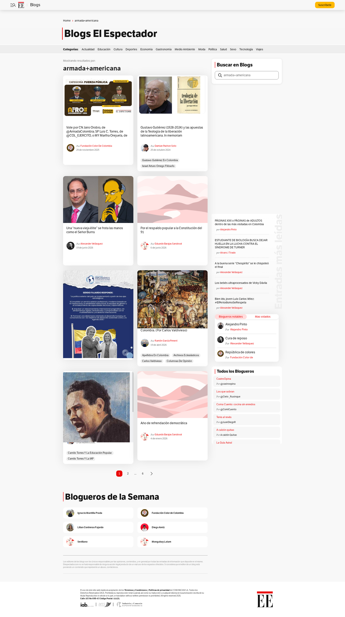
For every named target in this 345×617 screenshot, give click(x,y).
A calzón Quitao (228, 435)
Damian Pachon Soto (165, 146)
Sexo (233, 49)
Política (212, 49)
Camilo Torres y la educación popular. (90, 453)
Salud (223, 49)
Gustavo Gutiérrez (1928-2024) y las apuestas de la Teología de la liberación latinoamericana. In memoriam (172, 132)
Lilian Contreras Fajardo (90, 527)
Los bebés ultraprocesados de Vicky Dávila (241, 283)
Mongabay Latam (161, 541)
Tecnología (246, 49)
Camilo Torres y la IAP (81, 458)
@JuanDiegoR (228, 422)
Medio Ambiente (185, 49)
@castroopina (227, 383)
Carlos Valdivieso (152, 361)
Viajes (259, 49)
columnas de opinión (179, 361)
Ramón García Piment (166, 340)
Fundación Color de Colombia (96, 146)
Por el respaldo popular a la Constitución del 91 (171, 230)
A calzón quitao (225, 430)
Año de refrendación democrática (164, 423)
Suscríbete (324, 5)
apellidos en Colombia (155, 355)
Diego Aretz (158, 527)
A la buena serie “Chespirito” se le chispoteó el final (242, 265)
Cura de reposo (236, 338)
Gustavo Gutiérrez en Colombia (160, 160)
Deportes (131, 49)
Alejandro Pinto (228, 229)
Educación (104, 49)
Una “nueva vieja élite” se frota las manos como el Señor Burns (94, 230)
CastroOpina (223, 378)
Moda (201, 49)
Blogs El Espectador (110, 33)
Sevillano (82, 541)
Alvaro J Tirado (228, 252)
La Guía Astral (224, 442)
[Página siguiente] (151, 473)
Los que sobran (225, 391)
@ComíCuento (228, 409)
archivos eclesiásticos (186, 355)
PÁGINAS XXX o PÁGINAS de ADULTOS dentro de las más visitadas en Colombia (239, 222)
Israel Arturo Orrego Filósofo (158, 166)
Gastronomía (164, 49)
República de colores (240, 352)
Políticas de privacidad (159, 590)
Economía (146, 49)
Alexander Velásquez (91, 243)
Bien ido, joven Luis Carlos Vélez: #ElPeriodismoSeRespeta (234, 300)
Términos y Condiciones (135, 590)
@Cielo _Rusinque (230, 396)
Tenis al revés (223, 417)
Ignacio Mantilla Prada (89, 512)
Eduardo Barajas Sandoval (168, 243)
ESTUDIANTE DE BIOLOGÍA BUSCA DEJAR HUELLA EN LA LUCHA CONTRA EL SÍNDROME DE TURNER (241, 244)
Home (67, 20)
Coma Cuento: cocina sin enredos (235, 404)
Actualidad (88, 49)
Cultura (118, 49)
